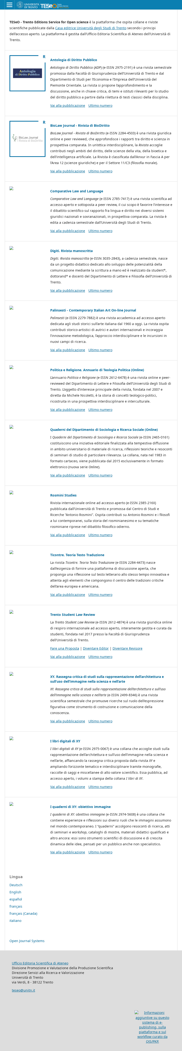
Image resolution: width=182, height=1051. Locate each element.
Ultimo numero (100, 105)
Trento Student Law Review (72, 614)
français (15, 906)
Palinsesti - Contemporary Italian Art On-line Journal (93, 310)
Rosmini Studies (63, 495)
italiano (15, 920)
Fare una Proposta (64, 648)
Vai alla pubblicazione (67, 105)
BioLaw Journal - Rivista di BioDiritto (80, 125)
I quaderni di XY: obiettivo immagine (80, 806)
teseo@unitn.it (23, 990)
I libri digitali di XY (65, 741)
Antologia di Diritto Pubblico (73, 60)
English (15, 892)
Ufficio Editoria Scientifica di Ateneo (40, 963)
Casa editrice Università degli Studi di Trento (90, 28)
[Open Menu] (9, 5)
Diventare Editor (96, 648)
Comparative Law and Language (76, 191)
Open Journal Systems (27, 941)
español (15, 899)
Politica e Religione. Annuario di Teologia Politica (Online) (97, 370)
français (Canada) (23, 913)
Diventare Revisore (127, 648)
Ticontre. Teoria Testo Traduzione (77, 555)
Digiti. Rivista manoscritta (71, 250)
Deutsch (16, 885)
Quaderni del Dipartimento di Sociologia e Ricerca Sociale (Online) (104, 429)
